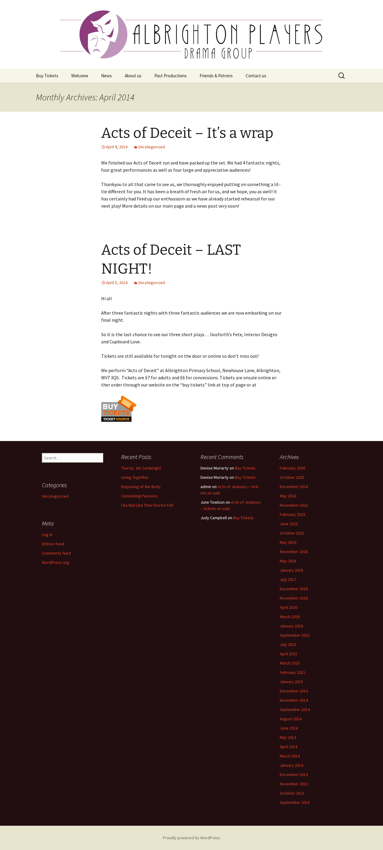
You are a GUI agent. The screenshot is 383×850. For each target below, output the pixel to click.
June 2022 (289, 523)
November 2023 (294, 505)
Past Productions (170, 75)
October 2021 (292, 533)
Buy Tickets (47, 75)
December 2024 (294, 486)
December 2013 (294, 774)
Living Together (135, 477)
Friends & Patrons (216, 75)
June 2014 (289, 728)
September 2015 (295, 635)
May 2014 (288, 737)
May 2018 (288, 561)
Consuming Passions (139, 496)
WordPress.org (55, 562)
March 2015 (290, 663)
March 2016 (290, 616)
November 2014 (294, 700)
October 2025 (292, 477)
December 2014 (294, 691)
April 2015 (288, 653)
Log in (47, 534)
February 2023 (292, 514)
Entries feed (53, 543)
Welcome (79, 75)
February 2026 (292, 468)
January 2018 (291, 570)
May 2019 (288, 542)
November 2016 (294, 598)
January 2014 (291, 765)
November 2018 (294, 551)
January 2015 (291, 681)
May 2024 (288, 496)
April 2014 (288, 746)
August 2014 (291, 718)
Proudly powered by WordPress (191, 837)
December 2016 (294, 588)
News (106, 75)
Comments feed (56, 553)
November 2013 (294, 783)
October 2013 (292, 793)
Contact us (256, 75)
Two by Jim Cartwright (141, 468)
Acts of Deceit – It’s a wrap (187, 133)
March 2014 (290, 756)
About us (133, 75)
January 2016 (291, 626)
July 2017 (288, 579)
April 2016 (288, 607)
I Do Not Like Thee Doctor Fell (147, 505)
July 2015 (288, 644)
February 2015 (292, 672)
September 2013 (295, 802)
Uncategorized (151, 147)
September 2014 (295, 709)
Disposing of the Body (141, 486)
